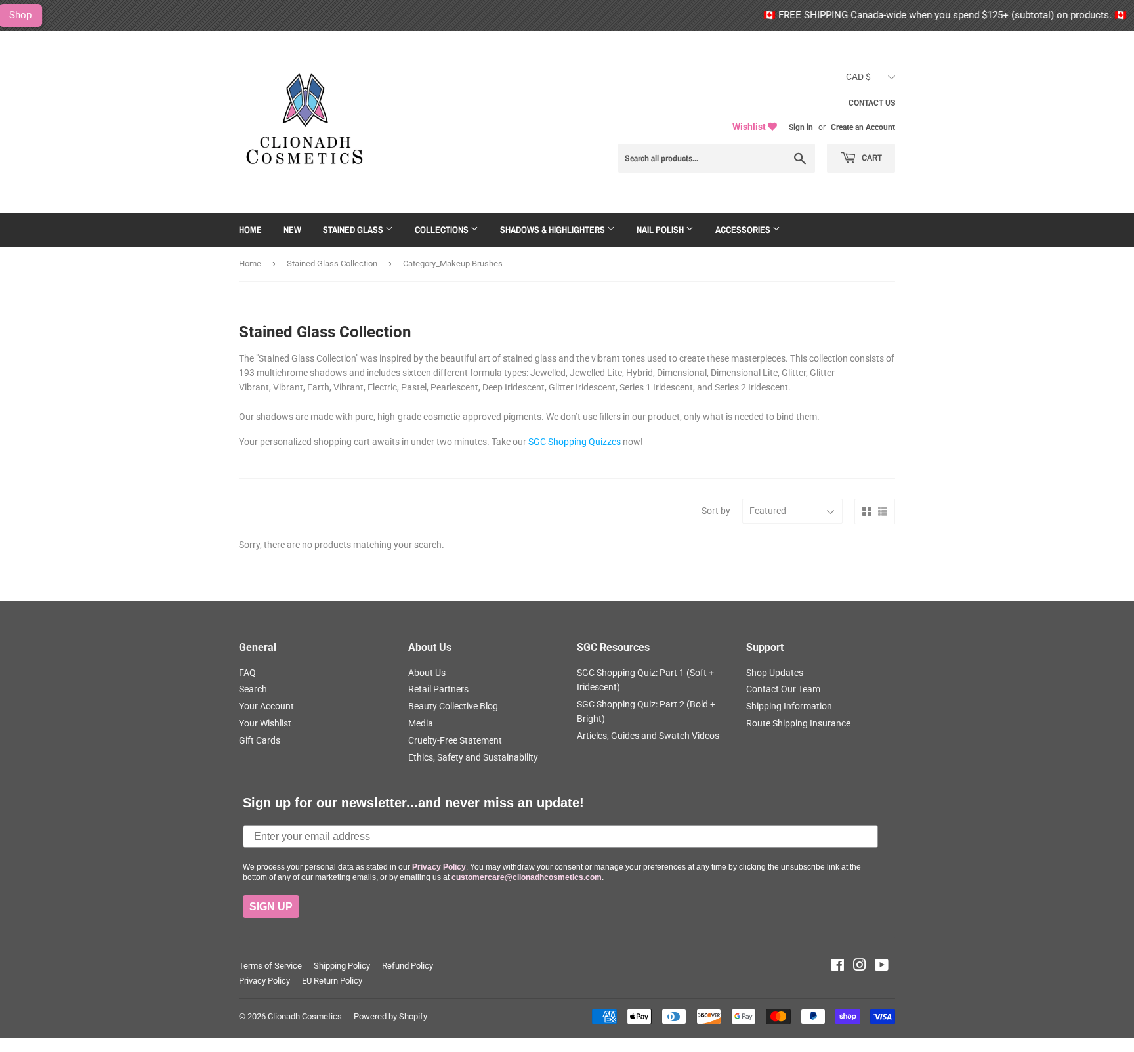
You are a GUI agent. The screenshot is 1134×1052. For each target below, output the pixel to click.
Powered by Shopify (390, 1016)
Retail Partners (438, 689)
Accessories (743, 230)
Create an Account (863, 127)
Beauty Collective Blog (453, 706)
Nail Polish (661, 230)
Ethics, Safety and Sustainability (473, 757)
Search (253, 689)
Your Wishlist (265, 723)
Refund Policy (407, 966)
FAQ (247, 672)
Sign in (801, 127)
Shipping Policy (342, 966)
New (292, 230)
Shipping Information (789, 706)
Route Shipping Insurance (798, 723)
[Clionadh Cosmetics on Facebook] (838, 966)
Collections (443, 230)
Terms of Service (270, 966)
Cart (871, 157)
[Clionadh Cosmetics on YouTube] (882, 966)
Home (250, 230)
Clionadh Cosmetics (305, 1016)
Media (420, 723)
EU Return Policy (332, 981)
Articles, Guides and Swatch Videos (648, 735)
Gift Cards (259, 740)
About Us (427, 672)
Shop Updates (774, 672)
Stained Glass (354, 230)
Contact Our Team (783, 689)
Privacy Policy (264, 981)
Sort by (716, 510)
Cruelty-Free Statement (455, 740)
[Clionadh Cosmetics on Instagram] (859, 966)
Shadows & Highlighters (553, 230)
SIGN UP (271, 906)
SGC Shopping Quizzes (574, 441)
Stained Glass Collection (332, 263)
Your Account (266, 706)
